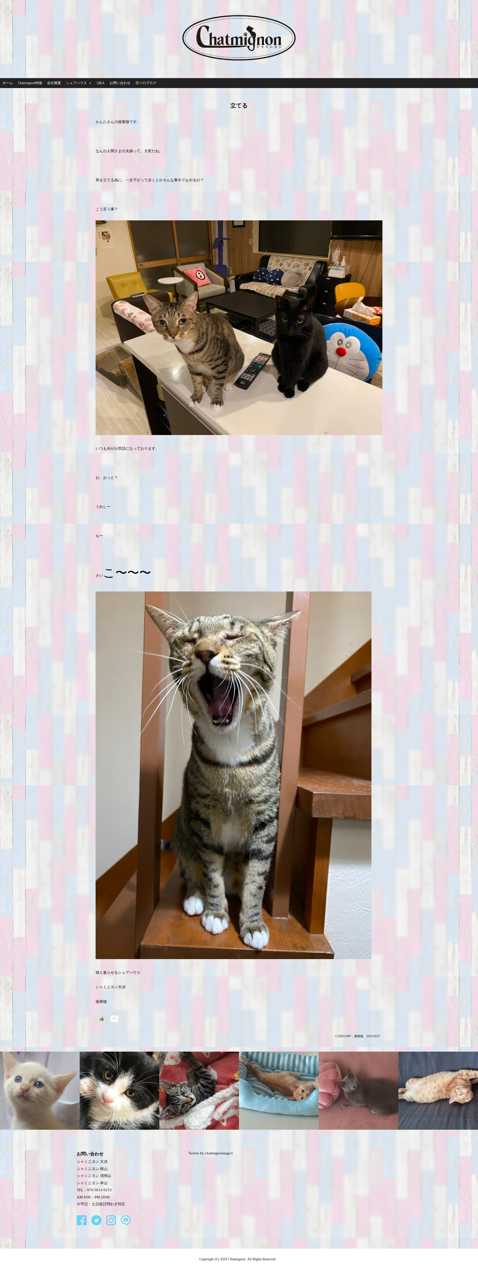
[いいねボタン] (102, 1019)
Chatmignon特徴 (30, 83)
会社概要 (54, 83)
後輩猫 (358, 1036)
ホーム (7, 83)
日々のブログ (145, 83)
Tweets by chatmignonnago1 (210, 1153)
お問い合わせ (120, 83)
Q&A (101, 83)
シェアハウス (76, 83)
